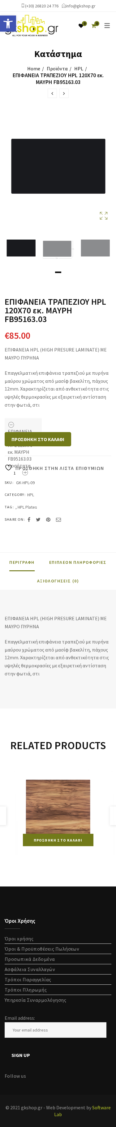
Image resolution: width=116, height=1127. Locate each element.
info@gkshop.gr (81, 6)
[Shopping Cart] (93, 26)
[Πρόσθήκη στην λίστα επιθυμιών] (91, 775)
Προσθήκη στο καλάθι (37, 439)
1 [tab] (58, 272)
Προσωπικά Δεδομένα (30, 959)
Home (33, 68)
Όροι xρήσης (19, 938)
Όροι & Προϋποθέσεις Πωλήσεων (42, 949)
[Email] (58, 519)
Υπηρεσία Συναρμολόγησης (35, 1000)
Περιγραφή (22, 562)
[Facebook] (29, 519)
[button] (8, 23)
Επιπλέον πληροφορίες (78, 562)
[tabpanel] (21, 249)
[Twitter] (38, 519)
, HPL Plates (26, 507)
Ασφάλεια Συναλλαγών (30, 969)
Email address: (20, 1018)
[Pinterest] (48, 519)
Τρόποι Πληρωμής (26, 990)
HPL (78, 68)
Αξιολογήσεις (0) (58, 581)
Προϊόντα (57, 68)
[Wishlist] (81, 26)
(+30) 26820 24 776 (41, 6)
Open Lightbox (58, 170)
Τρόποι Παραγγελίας (28, 979)
